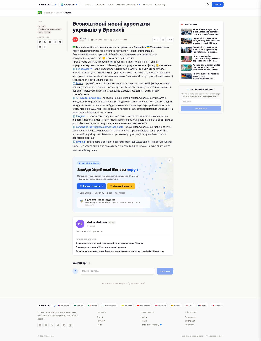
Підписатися (130, 192)
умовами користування (120, 184)
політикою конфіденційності (134, 182)
